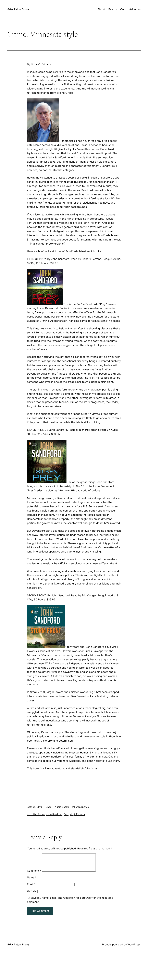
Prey (66, 814)
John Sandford (54, 814)
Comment (34, 870)
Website (32, 891)
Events (112, 9)
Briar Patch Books (18, 9)
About (101, 9)
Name (31, 877)
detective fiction (36, 814)
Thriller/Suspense (79, 806)
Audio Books (62, 806)
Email (31, 884)
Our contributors (130, 9)
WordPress (134, 944)
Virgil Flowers (77, 814)
